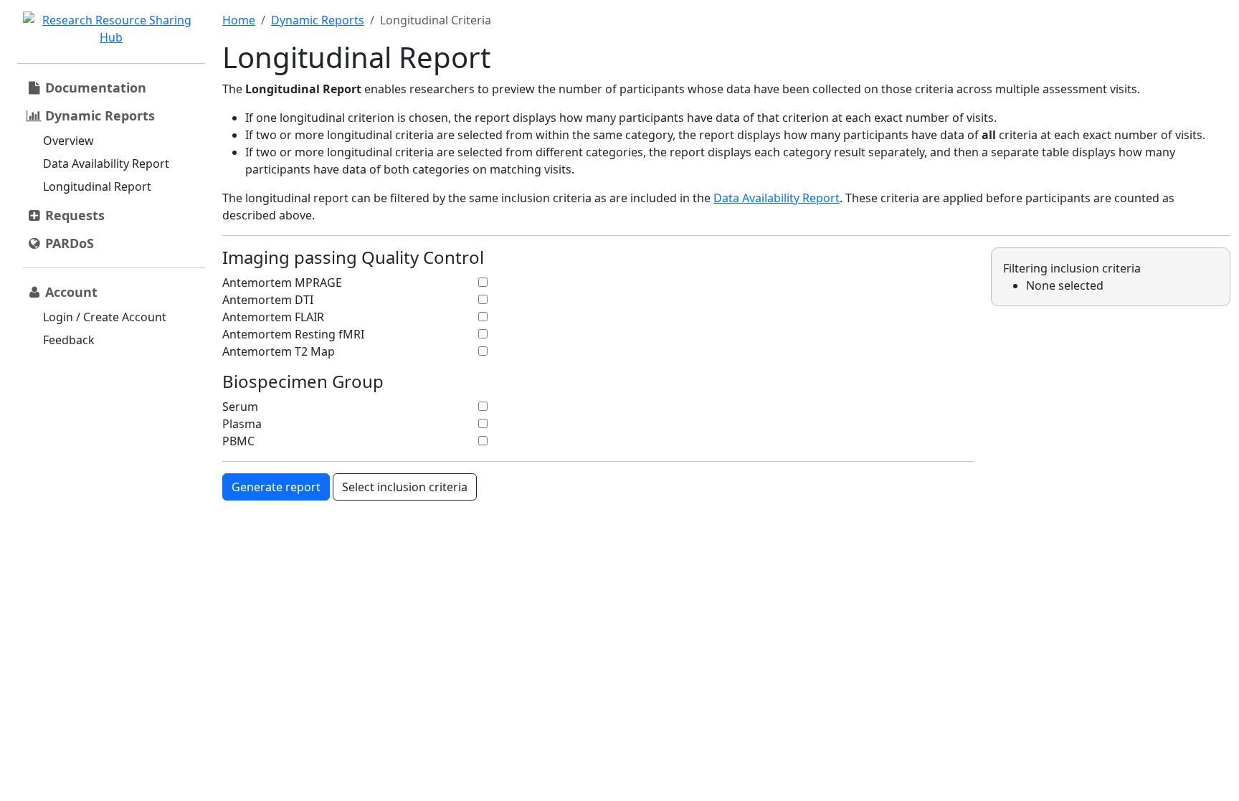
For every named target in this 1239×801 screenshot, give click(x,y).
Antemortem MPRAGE (282, 282)
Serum (240, 406)
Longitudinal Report (97, 186)
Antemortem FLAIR (273, 317)
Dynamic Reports (317, 20)
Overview (68, 140)
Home (238, 20)
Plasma (242, 424)
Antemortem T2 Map (278, 351)
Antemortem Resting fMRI (293, 334)
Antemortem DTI (267, 300)
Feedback (69, 340)
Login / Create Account (104, 317)
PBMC (238, 441)
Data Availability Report (106, 163)
